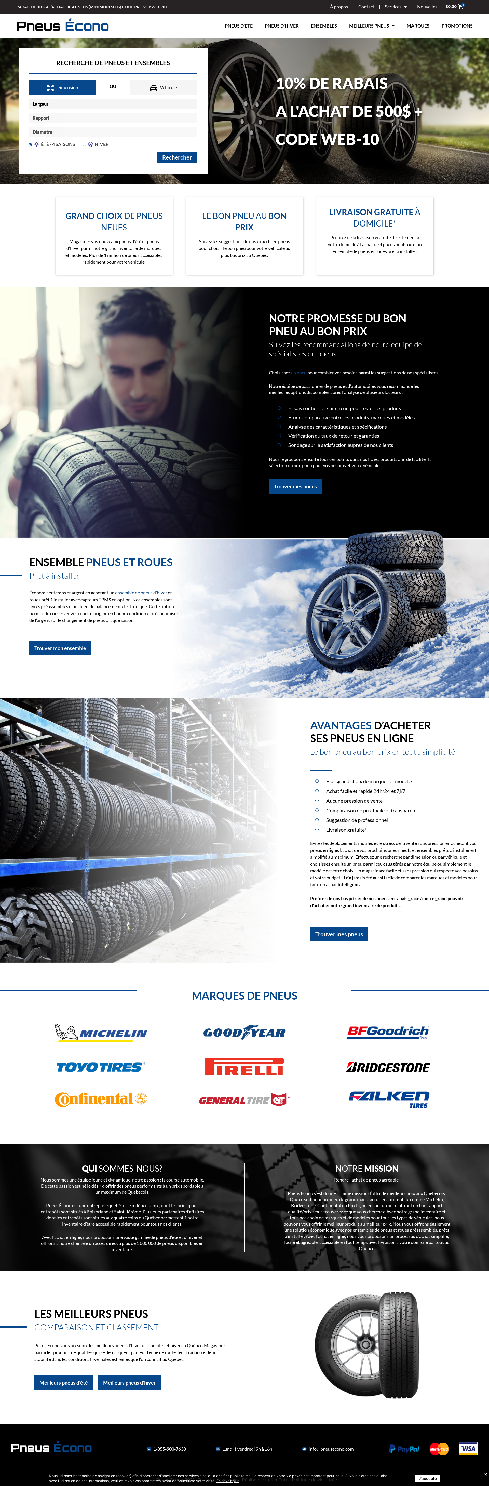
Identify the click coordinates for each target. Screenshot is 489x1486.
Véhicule (168, 87)
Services (393, 6)
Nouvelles (427, 6)
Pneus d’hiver (282, 26)
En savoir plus (227, 1481)
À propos (339, 6)
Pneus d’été (239, 26)
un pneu (299, 372)
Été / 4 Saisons (58, 144)
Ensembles (324, 26)
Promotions (457, 26)
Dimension (67, 87)
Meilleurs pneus (369, 26)
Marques (418, 26)
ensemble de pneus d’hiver (141, 592)
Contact (366, 6)
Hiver (102, 144)
